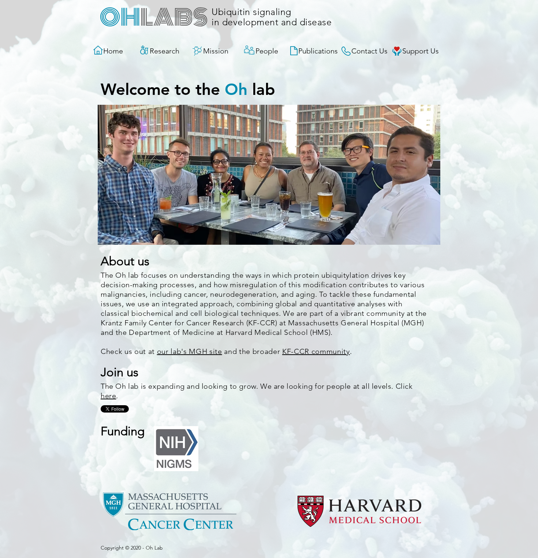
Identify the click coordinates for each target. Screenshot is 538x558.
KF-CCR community (316, 351)
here (108, 395)
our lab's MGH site (189, 351)
